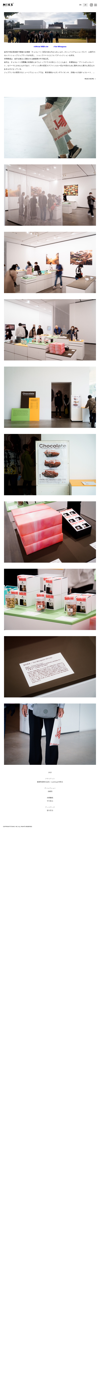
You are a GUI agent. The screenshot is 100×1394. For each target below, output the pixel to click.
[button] (95, 5)
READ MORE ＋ (90, 79)
